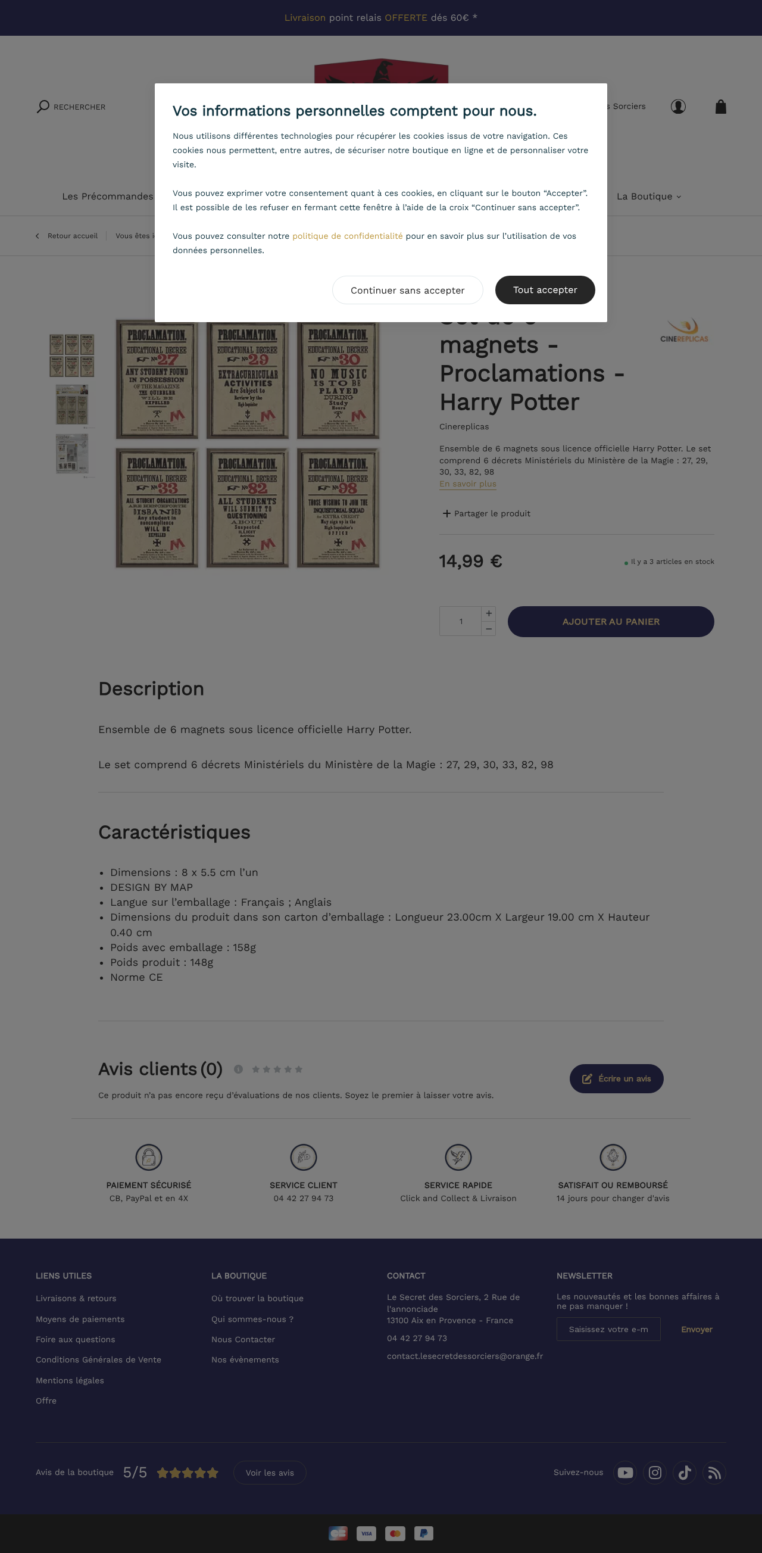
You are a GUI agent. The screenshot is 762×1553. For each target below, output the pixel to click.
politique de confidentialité (347, 236)
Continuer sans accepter (408, 290)
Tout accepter (545, 289)
